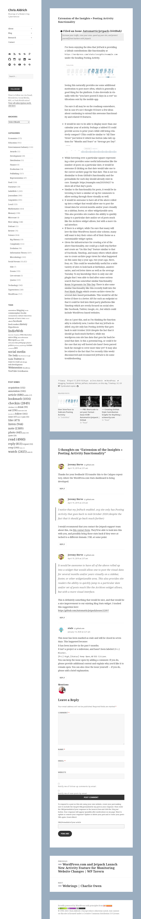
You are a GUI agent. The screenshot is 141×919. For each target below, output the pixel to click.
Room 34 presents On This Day (80, 284)
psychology (23, 345)
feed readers (13, 324)
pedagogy (22, 343)
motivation (93, 383)
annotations (12, 310)
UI (23, 359)
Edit (11, 267)
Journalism (13, 195)
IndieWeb (12, 191)
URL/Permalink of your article (69, 822)
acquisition (16, 387)
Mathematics (13, 209)
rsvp (13, 447)
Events (13, 271)
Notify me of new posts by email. (72, 793)
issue (12, 417)
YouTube (12, 371)
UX (120, 383)
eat (13, 410)
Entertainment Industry (18, 147)
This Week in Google (24, 356)
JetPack (85, 383)
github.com (90, 465)
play (25, 433)
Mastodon (28, 335)
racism (29, 345)
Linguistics (12, 200)
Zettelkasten (22, 371)
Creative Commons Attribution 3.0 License (101, 913)
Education (12, 143)
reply (15, 444)
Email (61, 761)
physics (28, 343)
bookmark (19, 399)
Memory (11, 213)
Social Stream (14, 261)
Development (15, 156)
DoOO (27, 318)
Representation (16, 178)
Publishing (14, 173)
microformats (23, 337)
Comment (64, 712)
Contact (11, 42)
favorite (11, 414)
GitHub (78, 383)
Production (14, 169)
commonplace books (17, 313)
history (23, 324)
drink (23, 407)
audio (28, 395)
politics (11, 345)
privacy (16, 345)
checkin (19, 403)
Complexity (15, 244)
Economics (12, 138)
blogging (20, 310)
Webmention (15, 367)
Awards (13, 151)
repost (28, 444)
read (16, 439)
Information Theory (18, 253)
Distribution (15, 160)
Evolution (14, 248)
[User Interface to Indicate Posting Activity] (68, 401)
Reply (62, 488)
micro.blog (12, 337)
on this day (102, 383)
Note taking (13, 222)
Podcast (11, 226)
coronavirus (12, 316)
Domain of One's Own (16, 318)
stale (70, 628)
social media (16, 352)
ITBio (22, 335)
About (10, 28)
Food (10, 182)
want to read (13, 362)
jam (25, 417)
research (11, 348)
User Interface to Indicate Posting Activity (66, 412)
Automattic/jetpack (96, 31)
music (18, 340)
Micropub (12, 340)
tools (10, 358)
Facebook (17, 321)
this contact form (81, 530)
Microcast (12, 217)
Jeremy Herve (75, 464)
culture (21, 316)
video (22, 448)
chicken (12, 407)
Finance (13, 165)
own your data (13, 343)
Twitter (18, 358)
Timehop (112, 383)
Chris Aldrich (17, 10)
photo (15, 432)
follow (21, 413)
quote (12, 435)
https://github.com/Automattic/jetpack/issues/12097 (83, 610)
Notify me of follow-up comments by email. (77, 786)
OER (22, 340)
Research (12, 37)
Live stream (15, 275)
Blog (10, 33)
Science (11, 235)
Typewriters (13, 289)
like (14, 420)
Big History (15, 239)
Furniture (12, 187)
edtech (10, 321)
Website (62, 772)
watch (17, 451)
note (15, 428)
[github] (77, 386)
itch (19, 417)
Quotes (13, 280)
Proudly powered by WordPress (71, 905)
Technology (13, 285)
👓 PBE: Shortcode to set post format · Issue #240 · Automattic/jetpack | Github (89, 414)
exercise (22, 411)
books (26, 310)
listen (15, 424)
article (16, 394)
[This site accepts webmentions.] (71, 908)
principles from (96, 905)
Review (11, 231)
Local (10, 204)
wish (29, 452)
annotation (17, 391)
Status (62, 380)
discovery (28, 316)
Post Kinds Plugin (73, 291)
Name (61, 749)
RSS (16, 348)
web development (15, 364)
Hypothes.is (13, 327)
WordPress (13, 294)
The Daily (13, 355)
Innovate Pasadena (13, 335)
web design (23, 362)
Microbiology (15, 257)
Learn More (71, 817)
